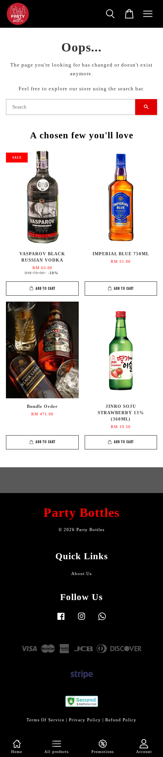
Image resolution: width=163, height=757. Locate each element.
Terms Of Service (45, 719)
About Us (81, 573)
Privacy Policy (85, 719)
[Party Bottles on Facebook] (60, 620)
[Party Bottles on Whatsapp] (102, 620)
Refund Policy (120, 719)
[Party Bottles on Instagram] (81, 620)
